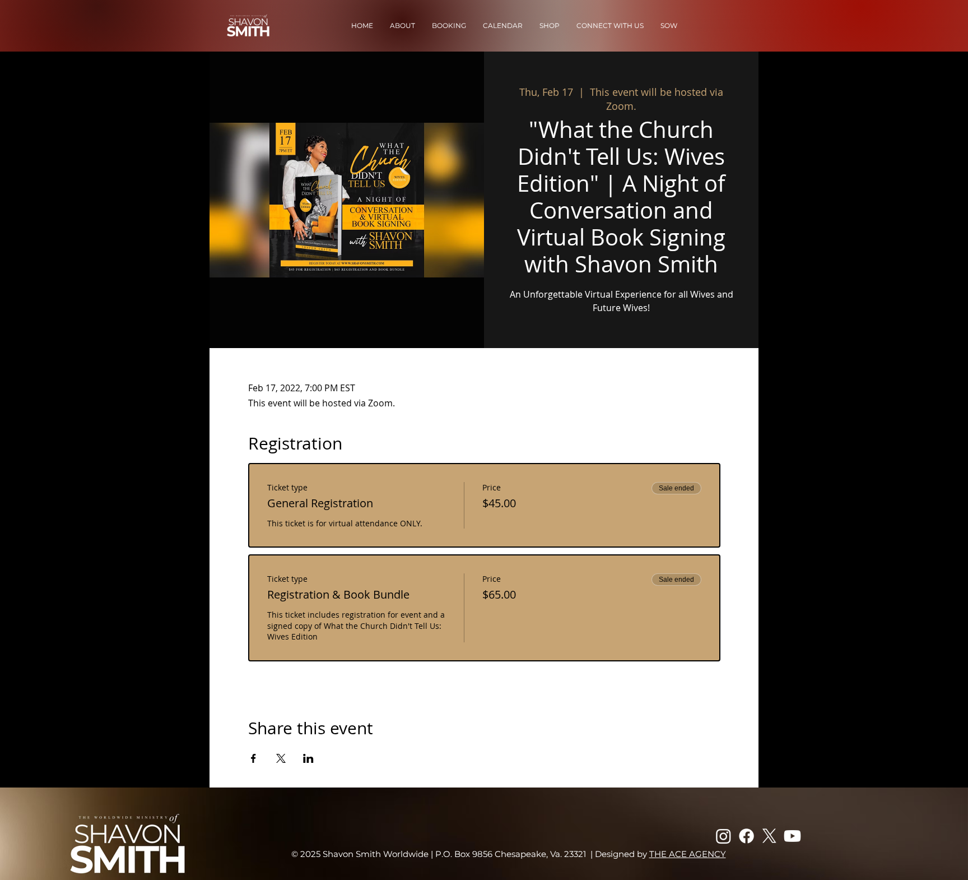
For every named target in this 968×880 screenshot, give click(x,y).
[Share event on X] (281, 758)
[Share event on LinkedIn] (308, 758)
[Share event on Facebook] (253, 758)
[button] (402, 25)
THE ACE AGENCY (687, 854)
